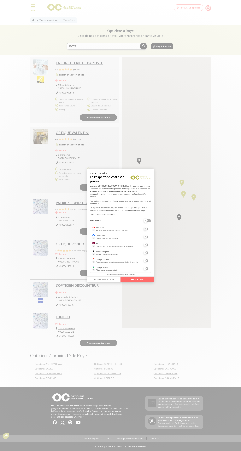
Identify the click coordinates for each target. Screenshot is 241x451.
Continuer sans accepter (104, 279)
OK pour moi (137, 279)
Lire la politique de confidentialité (102, 215)
